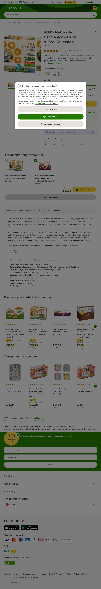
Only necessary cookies (50, 124)
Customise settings (50, 109)
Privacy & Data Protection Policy (46, 103)
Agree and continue (50, 116)
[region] (50, 105)
